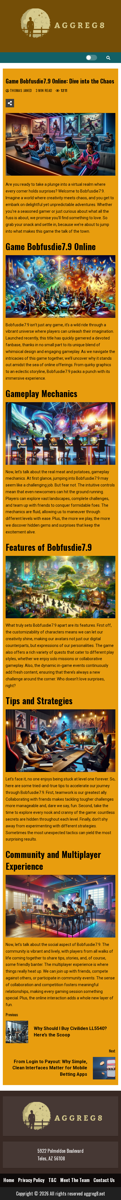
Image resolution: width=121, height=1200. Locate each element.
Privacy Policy (31, 1180)
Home (8, 1180)
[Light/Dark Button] (91, 57)
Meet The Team (74, 1180)
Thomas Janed (21, 90)
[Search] (108, 57)
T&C (52, 1180)
